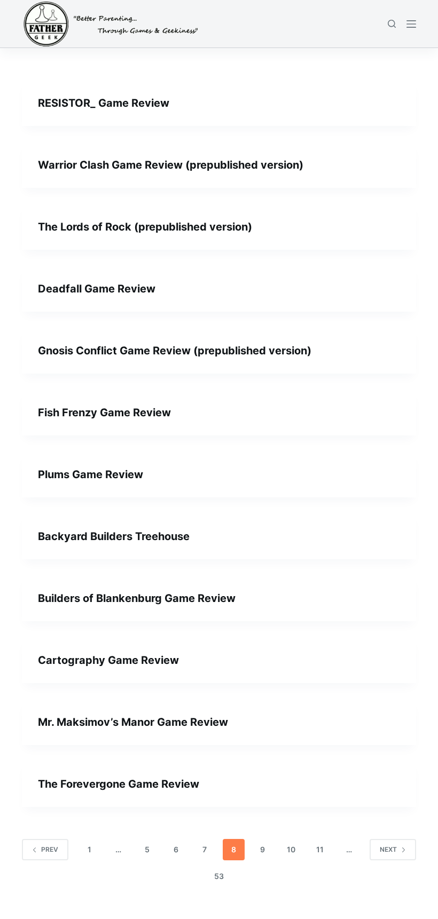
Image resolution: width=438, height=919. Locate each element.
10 (291, 849)
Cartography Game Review (108, 660)
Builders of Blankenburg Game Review (137, 598)
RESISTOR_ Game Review (103, 103)
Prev (49, 849)
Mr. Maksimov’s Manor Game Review (133, 722)
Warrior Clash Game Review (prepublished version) (170, 165)
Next (388, 849)
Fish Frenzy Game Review (104, 412)
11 (320, 849)
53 (219, 876)
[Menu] (411, 24)
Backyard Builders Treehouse (114, 536)
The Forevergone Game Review (118, 784)
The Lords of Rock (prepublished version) (145, 226)
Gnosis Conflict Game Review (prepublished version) (174, 350)
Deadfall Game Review (96, 288)
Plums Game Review (90, 474)
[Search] (392, 24)
